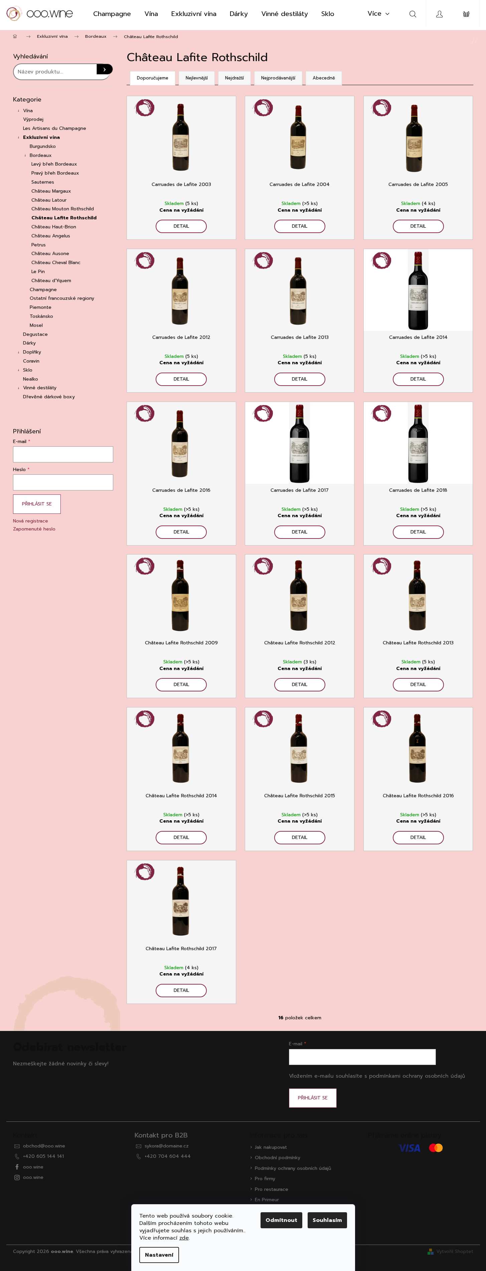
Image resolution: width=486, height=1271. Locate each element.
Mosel (36, 325)
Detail (181, 226)
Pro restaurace (271, 1189)
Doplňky (32, 352)
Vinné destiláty (39, 387)
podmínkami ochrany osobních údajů (417, 1076)
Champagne (43, 289)
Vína (28, 110)
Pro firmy (265, 1178)
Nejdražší (234, 78)
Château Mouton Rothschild (62, 208)
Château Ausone (50, 253)
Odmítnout (281, 1220)
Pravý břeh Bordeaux (55, 173)
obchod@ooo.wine (44, 1145)
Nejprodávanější (278, 78)
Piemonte (40, 307)
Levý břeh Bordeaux (54, 164)
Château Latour (48, 200)
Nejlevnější (197, 78)
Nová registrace (30, 521)
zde (184, 1238)
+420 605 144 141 (43, 1156)
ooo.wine (33, 1167)
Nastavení (159, 1255)
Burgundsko (43, 146)
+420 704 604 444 (168, 1156)
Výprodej (33, 119)
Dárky (29, 343)
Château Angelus (50, 235)
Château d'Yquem (51, 280)
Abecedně (324, 78)
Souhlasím (327, 1220)
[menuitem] (112, 13)
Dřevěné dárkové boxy (49, 396)
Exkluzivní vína (41, 137)
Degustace (35, 334)
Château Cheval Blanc (55, 262)
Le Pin (38, 271)
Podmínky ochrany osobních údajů (293, 1168)
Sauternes (42, 182)
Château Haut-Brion (53, 226)
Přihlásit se (37, 503)
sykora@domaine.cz (167, 1146)
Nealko (30, 379)
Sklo (27, 370)
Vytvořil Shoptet (454, 1251)
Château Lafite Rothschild (64, 217)
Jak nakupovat (271, 1147)
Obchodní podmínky (277, 1157)
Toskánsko (41, 316)
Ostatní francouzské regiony (62, 298)
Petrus (38, 244)
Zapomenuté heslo (34, 529)
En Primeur (267, 1199)
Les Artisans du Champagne (54, 128)
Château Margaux (51, 191)
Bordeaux (41, 155)
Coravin (31, 361)
